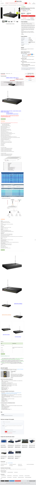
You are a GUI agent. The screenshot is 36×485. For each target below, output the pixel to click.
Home (1, 5)
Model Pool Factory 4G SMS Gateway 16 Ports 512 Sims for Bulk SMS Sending (32, 446)
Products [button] (7, 3)
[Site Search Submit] (26, 3)
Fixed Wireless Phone (7, 392)
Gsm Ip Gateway (15, 477)
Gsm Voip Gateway (9, 477)
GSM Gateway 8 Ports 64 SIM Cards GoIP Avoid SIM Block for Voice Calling (25, 446)
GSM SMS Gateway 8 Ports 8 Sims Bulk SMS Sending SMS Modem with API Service (11, 446)
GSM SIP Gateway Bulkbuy (28, 477)
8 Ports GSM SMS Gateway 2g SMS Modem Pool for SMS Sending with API (18, 446)
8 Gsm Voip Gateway (3, 477)
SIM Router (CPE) (20, 464)
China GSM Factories (3, 475)
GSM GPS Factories (9, 475)
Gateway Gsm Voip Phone (21, 477)
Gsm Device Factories (15, 475)
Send (6, 431)
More (1, 478)
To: (4, 423)
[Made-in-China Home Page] (18, 1)
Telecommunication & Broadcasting (12, 5)
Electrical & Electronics (5, 5)
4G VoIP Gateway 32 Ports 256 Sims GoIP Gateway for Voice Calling (4, 457)
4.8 (28, 74)
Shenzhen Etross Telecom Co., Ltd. (25, 10)
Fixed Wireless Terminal (13, 392)
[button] (2, 3)
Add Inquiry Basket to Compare (10, 23)
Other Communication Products (20, 5)
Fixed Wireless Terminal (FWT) (12, 464)
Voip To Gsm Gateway (27, 475)
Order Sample (32, 19)
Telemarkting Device (20, 465)
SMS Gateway (18, 392)
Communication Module (10, 472)
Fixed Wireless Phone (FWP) (4, 464)
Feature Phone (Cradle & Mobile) (30, 464)
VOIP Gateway (11, 465)
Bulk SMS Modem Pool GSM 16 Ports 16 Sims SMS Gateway (18, 457)
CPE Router (5, 393)
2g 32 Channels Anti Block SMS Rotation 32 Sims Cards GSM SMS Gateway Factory (11, 457)
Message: (3, 425)
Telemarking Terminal (9, 393)
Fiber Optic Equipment (3, 472)
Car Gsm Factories (21, 475)
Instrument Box (16, 472)
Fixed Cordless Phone (14, 393)
